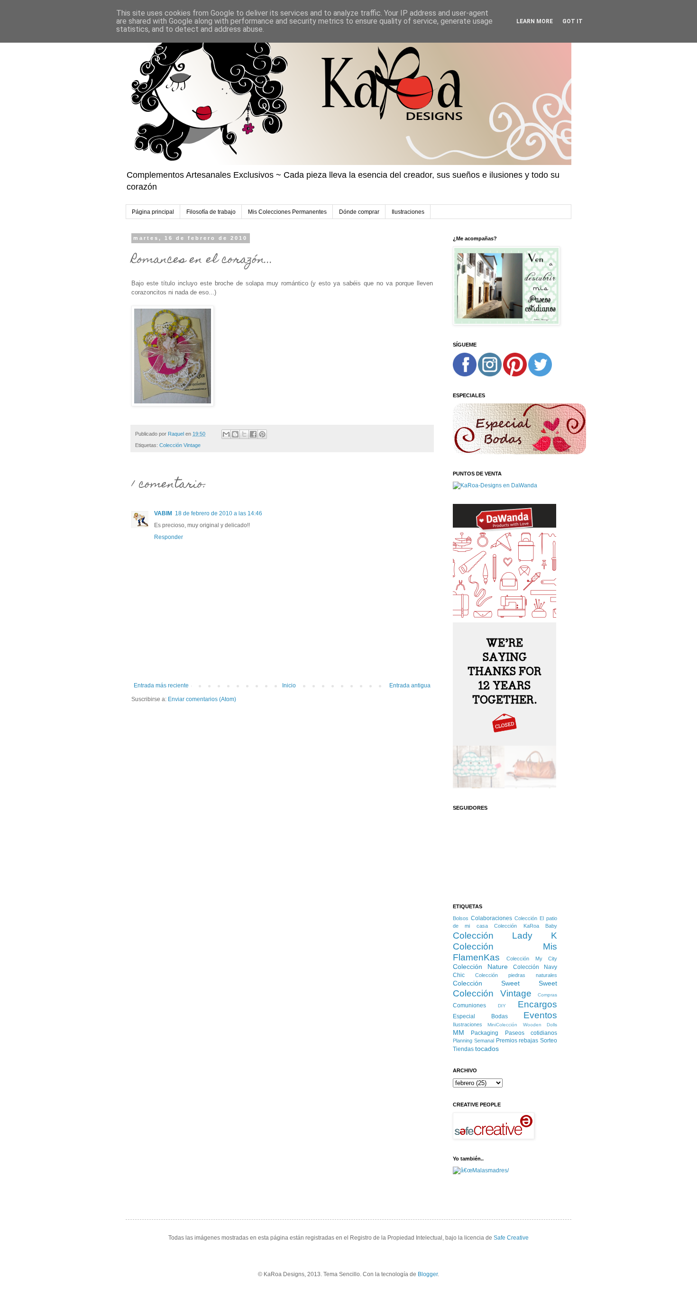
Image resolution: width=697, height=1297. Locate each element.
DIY (502, 1005)
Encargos (537, 1004)
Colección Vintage (180, 445)
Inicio (289, 685)
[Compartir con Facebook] (253, 434)
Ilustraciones (408, 212)
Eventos (540, 1015)
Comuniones (469, 1005)
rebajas (528, 1040)
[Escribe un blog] (235, 434)
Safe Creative (511, 1237)
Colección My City (531, 958)
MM (458, 1032)
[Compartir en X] (244, 434)
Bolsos (460, 918)
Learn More (534, 21)
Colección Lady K (505, 936)
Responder (168, 537)
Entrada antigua (410, 685)
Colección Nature (480, 966)
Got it (572, 21)
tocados (487, 1048)
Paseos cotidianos (531, 1033)
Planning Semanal (473, 1040)
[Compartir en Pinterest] (262, 434)
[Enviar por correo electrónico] (226, 434)
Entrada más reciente (161, 685)
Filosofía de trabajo (211, 212)
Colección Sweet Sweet (505, 983)
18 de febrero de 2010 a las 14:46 (218, 513)
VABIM (163, 513)
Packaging (484, 1033)
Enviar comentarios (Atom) (202, 699)
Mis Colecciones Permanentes (287, 212)
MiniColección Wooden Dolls (522, 1024)
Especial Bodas (480, 1016)
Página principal (153, 212)
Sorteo (548, 1040)
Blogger (428, 1274)
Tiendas (463, 1049)
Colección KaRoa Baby (525, 926)
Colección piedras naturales (516, 975)
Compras (547, 994)
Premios (506, 1040)
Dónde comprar (359, 212)
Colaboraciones (491, 918)
